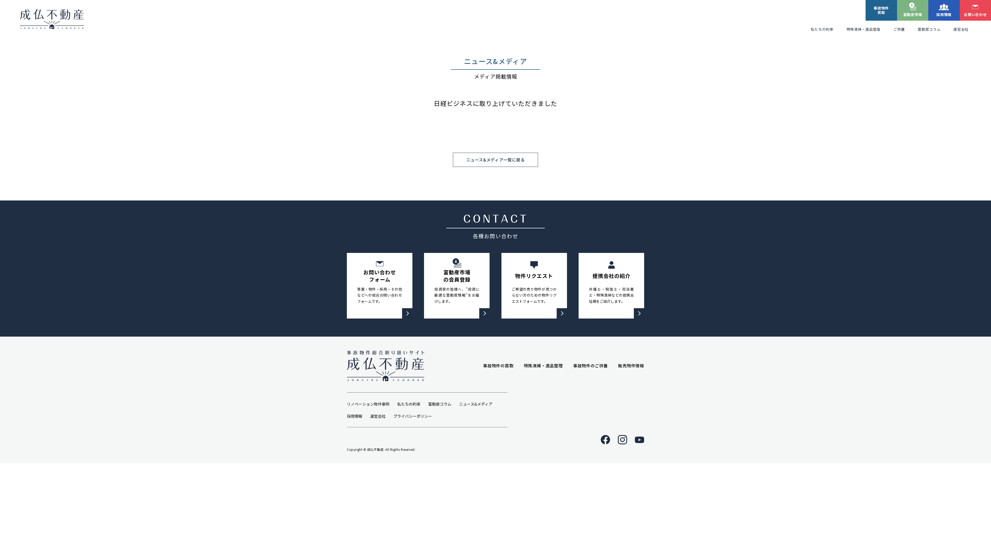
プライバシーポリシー (412, 416)
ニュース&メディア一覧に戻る (495, 160)
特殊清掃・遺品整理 (863, 29)
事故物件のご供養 (590, 365)
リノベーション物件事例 (368, 404)
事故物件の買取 (498, 365)
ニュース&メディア (475, 404)
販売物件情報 (631, 365)
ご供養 (899, 29)
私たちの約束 (822, 29)
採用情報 (944, 14)
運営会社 (961, 29)
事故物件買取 (881, 10)
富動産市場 (912, 14)
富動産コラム (929, 29)
